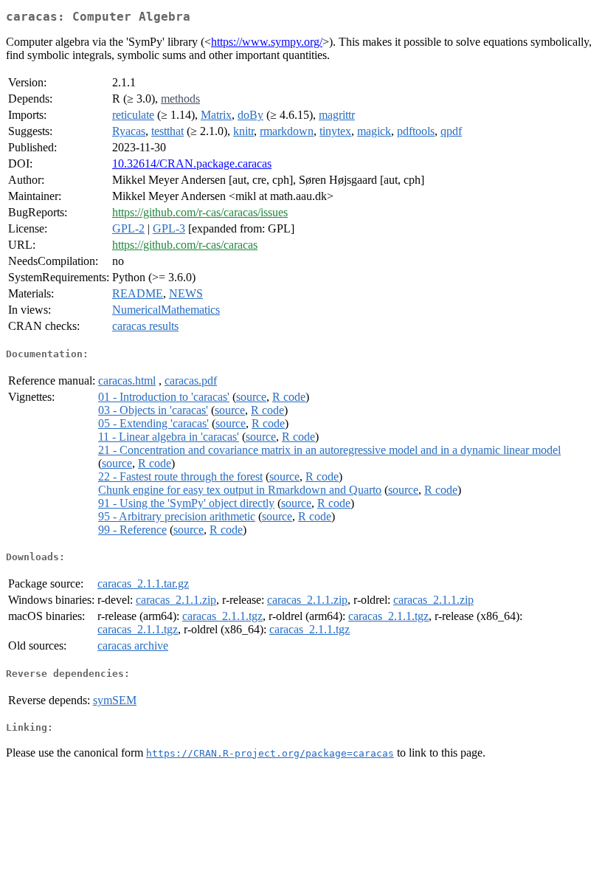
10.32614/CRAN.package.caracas (192, 163)
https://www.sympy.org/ (266, 41)
